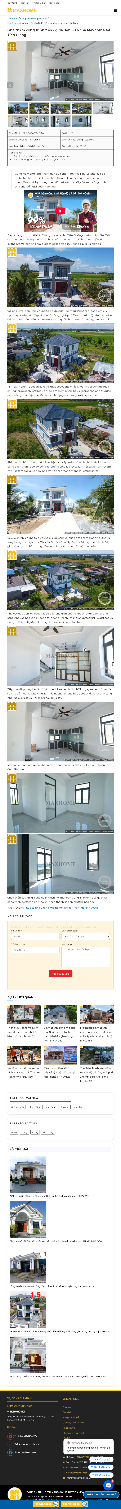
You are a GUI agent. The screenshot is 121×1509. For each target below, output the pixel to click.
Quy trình (12, 3)
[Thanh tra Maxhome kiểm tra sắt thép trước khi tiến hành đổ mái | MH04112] (24, 1014)
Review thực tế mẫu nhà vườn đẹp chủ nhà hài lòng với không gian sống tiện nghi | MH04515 (59, 1331)
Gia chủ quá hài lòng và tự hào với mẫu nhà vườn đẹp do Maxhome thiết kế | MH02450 (56, 1241)
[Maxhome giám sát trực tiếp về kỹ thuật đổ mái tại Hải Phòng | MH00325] (60, 1054)
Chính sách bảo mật (73, 1432)
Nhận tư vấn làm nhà (101, 1494)
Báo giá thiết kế (71, 1417)
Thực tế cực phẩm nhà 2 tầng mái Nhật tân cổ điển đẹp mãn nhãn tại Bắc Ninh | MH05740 (58, 1376)
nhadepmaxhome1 (31, 1444)
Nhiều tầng (48, 1132)
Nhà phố (78, 1107)
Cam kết (25, 3)
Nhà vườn (64, 1107)
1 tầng (14, 1132)
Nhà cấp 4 (50, 1107)
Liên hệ (66, 1438)
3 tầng (35, 1132)
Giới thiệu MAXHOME (73, 1422)
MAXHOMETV (30, 1436)
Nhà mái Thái (35, 1107)
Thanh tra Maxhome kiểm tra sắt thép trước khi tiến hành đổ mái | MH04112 (22, 1032)
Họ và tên (16, 930)
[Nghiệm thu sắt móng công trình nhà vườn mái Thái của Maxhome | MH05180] (24, 1054)
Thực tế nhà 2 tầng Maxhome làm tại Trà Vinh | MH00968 (61, 907)
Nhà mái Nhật (17, 1107)
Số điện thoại (18, 944)
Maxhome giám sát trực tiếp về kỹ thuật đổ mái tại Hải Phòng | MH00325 (59, 1072)
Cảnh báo (54, 3)
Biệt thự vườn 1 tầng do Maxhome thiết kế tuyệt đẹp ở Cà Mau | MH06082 (49, 1196)
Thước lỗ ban (39, 3)
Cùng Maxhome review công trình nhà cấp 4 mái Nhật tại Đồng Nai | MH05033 (52, 1286)
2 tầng (24, 1132)
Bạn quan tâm (70, 930)
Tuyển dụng (69, 1427)
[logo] (14, 1494)
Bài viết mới (19, 1148)
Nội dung (67, 944)
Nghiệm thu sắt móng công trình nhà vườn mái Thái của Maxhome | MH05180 (23, 1072)
